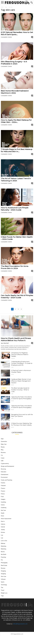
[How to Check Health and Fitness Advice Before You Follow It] (17, 325)
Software (3, 579)
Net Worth (3, 554)
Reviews (3, 568)
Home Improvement (6, 518)
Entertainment (4, 474)
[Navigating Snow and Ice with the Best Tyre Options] (5, 417)
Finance (3, 488)
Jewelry (3, 529)
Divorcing (3, 469)
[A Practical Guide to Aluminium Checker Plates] (5, 373)
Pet (2, 560)
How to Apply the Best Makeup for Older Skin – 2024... (16, 121)
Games (3, 505)
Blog (12, 374)
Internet (3, 527)
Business (3, 452)
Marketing (3, 546)
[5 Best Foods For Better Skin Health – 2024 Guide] (17, 226)
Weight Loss (4, 593)
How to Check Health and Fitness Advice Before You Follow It (16, 339)
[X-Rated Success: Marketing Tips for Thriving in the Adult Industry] (5, 426)
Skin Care (3, 576)
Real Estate (4, 565)
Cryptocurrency (5, 463)
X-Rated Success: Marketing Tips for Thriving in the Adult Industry (21, 424)
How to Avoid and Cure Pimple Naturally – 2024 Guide (14, 209)
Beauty (3, 447)
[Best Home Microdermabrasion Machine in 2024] (17, 80)
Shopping (3, 571)
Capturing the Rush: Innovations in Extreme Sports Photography (21, 397)
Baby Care (3, 444)
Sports (2, 582)
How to (3, 521)
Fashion (3, 482)
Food (2, 496)
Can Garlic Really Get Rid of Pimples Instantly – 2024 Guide (17, 296)
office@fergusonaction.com (20, 624)
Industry (3, 524)
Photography (4, 562)
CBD (12, 393)
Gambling (3, 502)
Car (12, 418)
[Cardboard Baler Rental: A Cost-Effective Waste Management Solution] (5, 381)
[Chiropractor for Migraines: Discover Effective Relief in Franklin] (5, 355)
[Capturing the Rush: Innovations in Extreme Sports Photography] (5, 399)
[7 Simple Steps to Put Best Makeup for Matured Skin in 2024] (17, 138)
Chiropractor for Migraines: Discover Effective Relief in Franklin (19, 354)
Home (2, 7)
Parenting (3, 557)
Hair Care (3, 510)
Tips (2, 587)
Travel (2, 590)
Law (12, 367)
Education (3, 471)
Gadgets (3, 499)
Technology (4, 584)
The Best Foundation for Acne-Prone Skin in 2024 (15, 267)
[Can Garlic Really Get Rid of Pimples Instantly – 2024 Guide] (17, 285)
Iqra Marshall (5, 343)
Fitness (3, 493)
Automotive (4, 441)
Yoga (2, 595)
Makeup (3, 543)
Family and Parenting (6, 480)
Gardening (3, 507)
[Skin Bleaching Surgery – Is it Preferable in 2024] (17, 51)
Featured (3, 485)
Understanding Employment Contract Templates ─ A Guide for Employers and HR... (21, 363)
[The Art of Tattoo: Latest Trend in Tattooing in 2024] (17, 168)
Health (13, 358)
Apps (2, 438)
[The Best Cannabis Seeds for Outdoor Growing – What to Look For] (5, 390)
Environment (4, 477)
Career (2, 458)
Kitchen (3, 532)
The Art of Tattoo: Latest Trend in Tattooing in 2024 (16, 179)
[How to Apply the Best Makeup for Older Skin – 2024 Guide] (17, 109)
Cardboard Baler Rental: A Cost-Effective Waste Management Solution (21, 381)
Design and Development (7, 466)
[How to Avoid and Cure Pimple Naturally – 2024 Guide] (17, 197)
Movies (3, 551)
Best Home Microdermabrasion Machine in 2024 (15, 92)
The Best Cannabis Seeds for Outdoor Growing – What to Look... (20, 389)
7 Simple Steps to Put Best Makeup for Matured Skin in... (16, 150)
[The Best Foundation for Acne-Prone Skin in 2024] (17, 255)
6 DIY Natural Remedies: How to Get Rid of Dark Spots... (17, 33)
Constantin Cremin (6, 37)
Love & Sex (4, 540)
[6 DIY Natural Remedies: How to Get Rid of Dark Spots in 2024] (17, 21)
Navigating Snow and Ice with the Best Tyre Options (22, 415)
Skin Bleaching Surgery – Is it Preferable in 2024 (14, 63)
